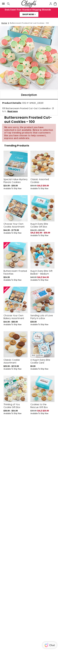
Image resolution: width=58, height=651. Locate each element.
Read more (12, 111)
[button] (28, 14)
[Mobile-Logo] (29, 4)
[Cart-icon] (55, 4)
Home (4, 23)
